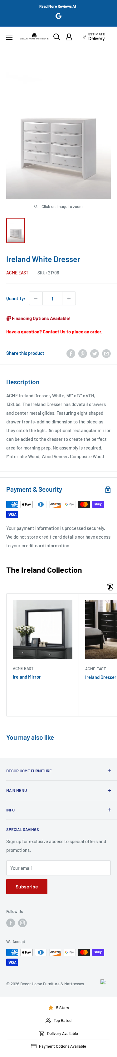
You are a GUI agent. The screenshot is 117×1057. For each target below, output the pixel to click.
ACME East (17, 272)
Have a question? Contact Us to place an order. (54, 331)
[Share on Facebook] (70, 353)
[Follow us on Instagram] (22, 923)
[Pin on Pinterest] (82, 353)
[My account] (69, 37)
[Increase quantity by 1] (69, 298)
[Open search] (56, 37)
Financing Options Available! (41, 318)
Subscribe (27, 886)
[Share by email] (106, 353)
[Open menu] (9, 37)
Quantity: (15, 298)
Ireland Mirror (27, 677)
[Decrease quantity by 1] (35, 298)
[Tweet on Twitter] (94, 353)
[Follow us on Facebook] (10, 923)
